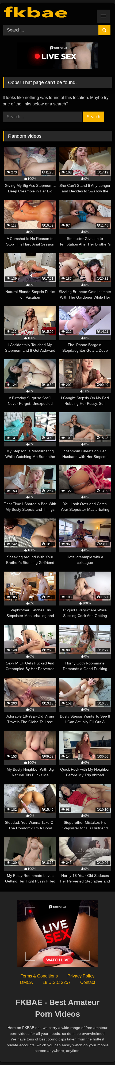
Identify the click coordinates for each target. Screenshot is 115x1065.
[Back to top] (98, 1049)
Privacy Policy (80, 976)
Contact (87, 982)
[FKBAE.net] (47, 13)
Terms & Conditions (39, 976)
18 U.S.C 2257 (57, 982)
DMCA (26, 982)
